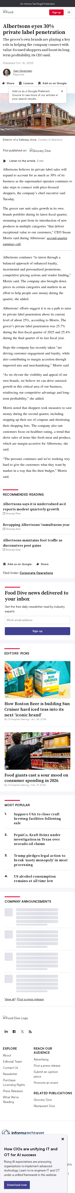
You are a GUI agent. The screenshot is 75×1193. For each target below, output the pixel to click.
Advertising (41, 1059)
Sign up (56, 12)
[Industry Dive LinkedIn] (6, 1032)
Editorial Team (12, 1061)
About (7, 1055)
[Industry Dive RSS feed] (30, 1032)
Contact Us (10, 1068)
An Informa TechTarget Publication (37, 3)
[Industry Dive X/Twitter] (22, 1032)
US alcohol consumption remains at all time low (35, 878)
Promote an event (46, 1083)
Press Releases (13, 1091)
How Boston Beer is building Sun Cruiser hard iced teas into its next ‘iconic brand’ (37, 709)
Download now (17, 1184)
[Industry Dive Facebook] (14, 1032)
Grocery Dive (43, 1100)
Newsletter (10, 1074)
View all (10, 999)
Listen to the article (26, 161)
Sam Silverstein (22, 70)
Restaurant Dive (44, 1106)
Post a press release (30, 999)
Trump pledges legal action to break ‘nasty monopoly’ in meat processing (41, 860)
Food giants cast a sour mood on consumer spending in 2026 (36, 778)
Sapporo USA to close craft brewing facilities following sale (37, 818)
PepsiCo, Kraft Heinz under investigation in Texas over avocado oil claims (37, 839)
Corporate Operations (36, 573)
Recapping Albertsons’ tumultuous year (36, 524)
